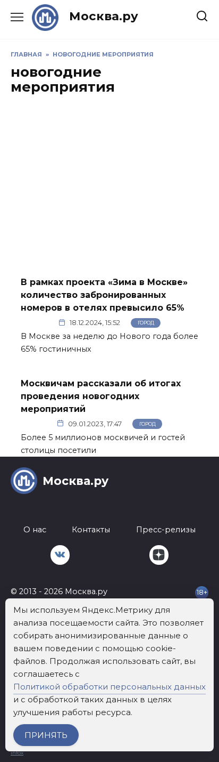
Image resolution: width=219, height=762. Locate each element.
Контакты (91, 529)
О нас (34, 529)
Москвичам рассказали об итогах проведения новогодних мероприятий (101, 396)
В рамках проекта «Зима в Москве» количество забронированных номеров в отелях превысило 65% (104, 295)
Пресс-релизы (166, 529)
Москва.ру (103, 16)
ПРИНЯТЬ (46, 735)
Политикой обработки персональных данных (109, 687)
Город (146, 323)
